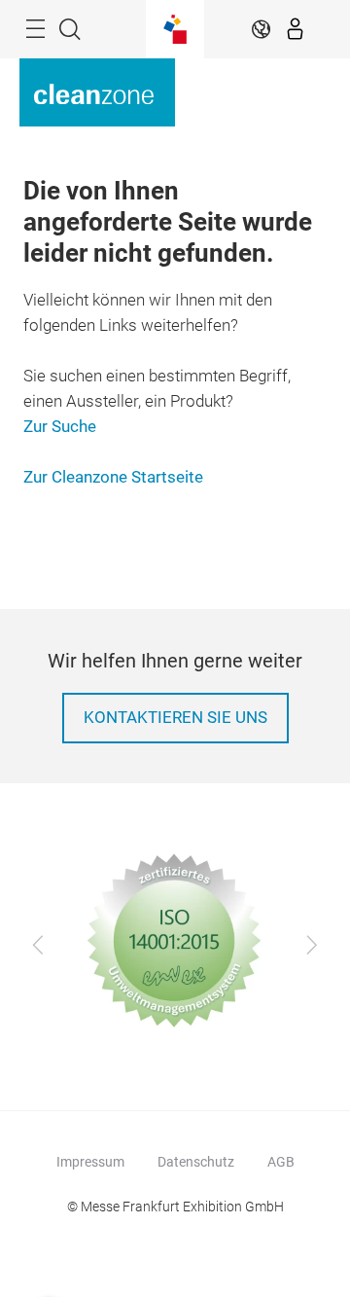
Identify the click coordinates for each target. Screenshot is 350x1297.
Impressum (90, 1162)
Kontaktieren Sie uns (175, 717)
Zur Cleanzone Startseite (113, 477)
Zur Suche (59, 426)
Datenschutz (196, 1162)
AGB (281, 1162)
